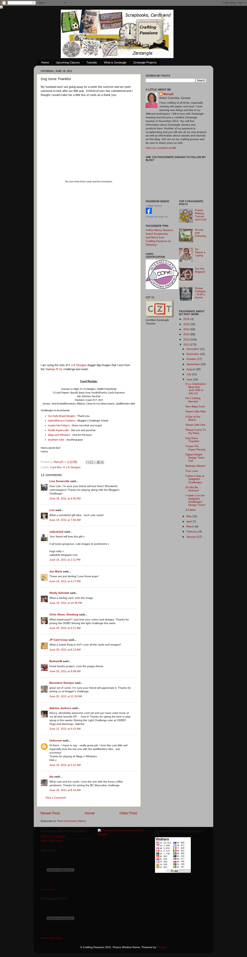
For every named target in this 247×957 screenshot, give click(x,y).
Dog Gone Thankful (192, 440)
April (189, 521)
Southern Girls (56, 439)
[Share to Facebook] (99, 462)
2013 (186, 334)
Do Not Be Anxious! (192, 489)
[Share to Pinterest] (102, 462)
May (189, 516)
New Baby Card (195, 406)
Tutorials (91, 62)
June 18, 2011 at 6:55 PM (65, 498)
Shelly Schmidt (59, 592)
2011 (186, 344)
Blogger (161, 947)
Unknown (55, 740)
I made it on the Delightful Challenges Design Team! (195, 500)
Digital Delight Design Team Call (195, 457)
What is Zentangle (115, 62)
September (193, 364)
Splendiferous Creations (61, 420)
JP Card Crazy (58, 639)
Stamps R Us (54, 369)
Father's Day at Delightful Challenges (194, 479)
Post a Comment (56, 797)
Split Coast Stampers (53, 836)
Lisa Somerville (59, 481)
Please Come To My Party (195, 431)
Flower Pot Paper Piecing (195, 448)
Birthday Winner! (195, 466)
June (189, 379)
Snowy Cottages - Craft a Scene (200, 293)
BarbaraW (55, 661)
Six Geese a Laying (200, 252)
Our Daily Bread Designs (61, 416)
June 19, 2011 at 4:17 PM (65, 581)
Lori (52, 510)
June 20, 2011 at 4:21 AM (65, 628)
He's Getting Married (192, 400)
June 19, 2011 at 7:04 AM (65, 520)
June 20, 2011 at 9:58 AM (65, 671)
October (191, 359)
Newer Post (50, 813)
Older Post (128, 813)
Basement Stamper (61, 682)
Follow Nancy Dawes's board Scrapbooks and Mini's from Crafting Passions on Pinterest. (159, 237)
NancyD (168, 94)
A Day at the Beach (192, 418)
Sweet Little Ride (195, 411)
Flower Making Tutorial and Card (200, 215)
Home (45, 62)
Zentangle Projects (145, 62)
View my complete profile (161, 147)
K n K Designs (78, 365)
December (193, 349)
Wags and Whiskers (59, 435)
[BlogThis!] (91, 462)
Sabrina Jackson (60, 708)
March (190, 526)
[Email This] (88, 462)
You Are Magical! (200, 270)
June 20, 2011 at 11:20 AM (65, 696)
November (193, 354)
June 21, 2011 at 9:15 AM (65, 728)
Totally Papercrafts (58, 430)
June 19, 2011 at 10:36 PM (65, 603)
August (191, 369)
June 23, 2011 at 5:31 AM (65, 765)
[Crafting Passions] (149, 213)
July (189, 374)
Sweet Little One (195, 424)
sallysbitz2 (56, 531)
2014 (186, 329)
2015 (186, 324)
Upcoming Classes (68, 62)
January (191, 536)
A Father (190, 510)
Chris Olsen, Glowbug (63, 614)
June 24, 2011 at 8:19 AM (65, 790)
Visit (48, 889)
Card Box (56, 467)
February (192, 531)
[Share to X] (95, 462)
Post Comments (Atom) (71, 821)
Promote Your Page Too (157, 217)
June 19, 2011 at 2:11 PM (64, 559)
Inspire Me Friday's (59, 425)
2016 (186, 319)
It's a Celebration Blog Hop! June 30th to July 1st (195, 388)
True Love (191, 471)
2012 (186, 339)
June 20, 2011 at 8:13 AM (65, 649)
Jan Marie (55, 571)
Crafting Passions (154, 206)
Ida (51, 776)
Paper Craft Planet (52, 840)
